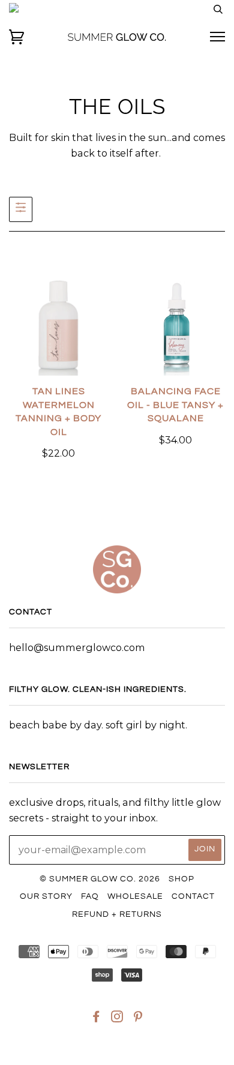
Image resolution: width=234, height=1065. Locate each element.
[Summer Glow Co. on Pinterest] (138, 1019)
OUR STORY (46, 896)
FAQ (90, 896)
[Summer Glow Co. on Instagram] (117, 1019)
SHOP (181, 879)
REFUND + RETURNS (117, 914)
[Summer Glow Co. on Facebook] (96, 1019)
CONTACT (193, 896)
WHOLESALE (135, 896)
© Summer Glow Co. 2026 (100, 879)
